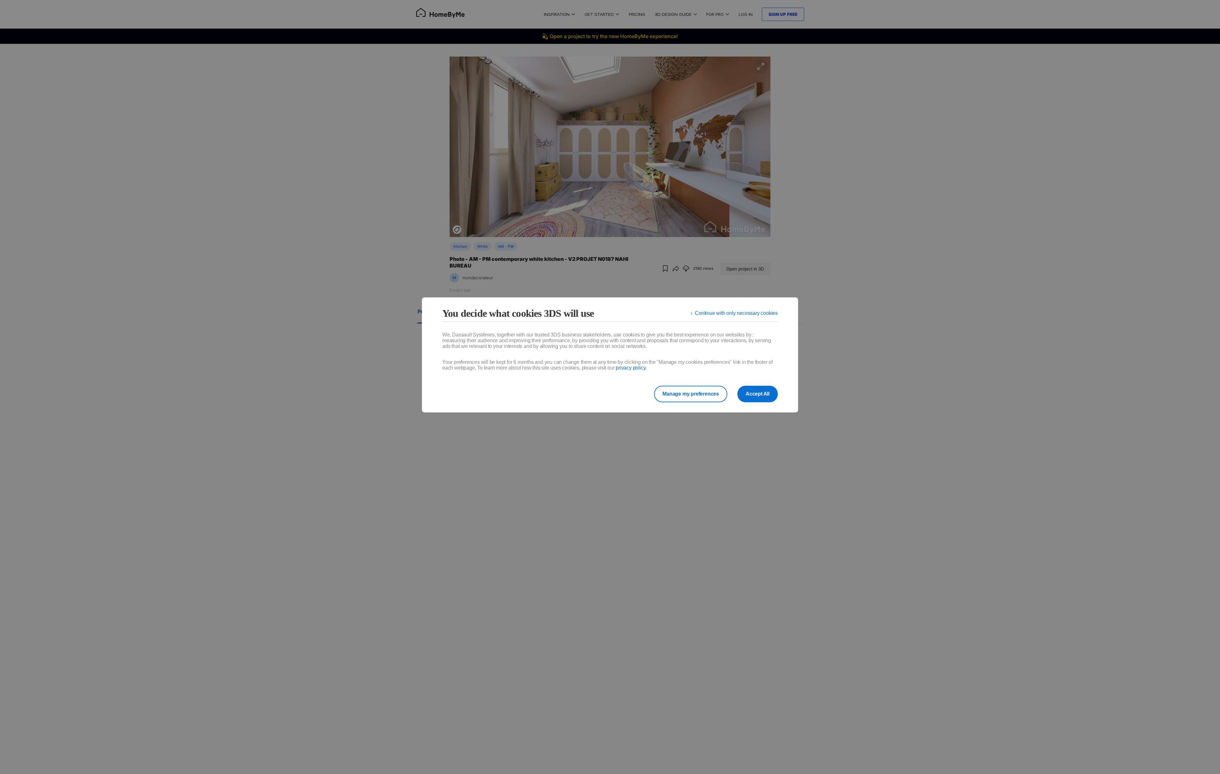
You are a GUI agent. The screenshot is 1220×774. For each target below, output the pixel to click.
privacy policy (630, 367)
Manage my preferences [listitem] (690, 394)
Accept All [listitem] (757, 394)
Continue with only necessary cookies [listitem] (736, 313)
